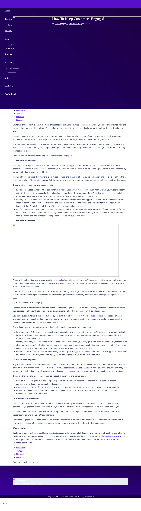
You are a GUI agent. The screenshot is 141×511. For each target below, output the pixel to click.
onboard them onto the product (75, 368)
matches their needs (92, 316)
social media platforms (109, 436)
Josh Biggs (59, 24)
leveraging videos (63, 283)
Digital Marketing (74, 24)
